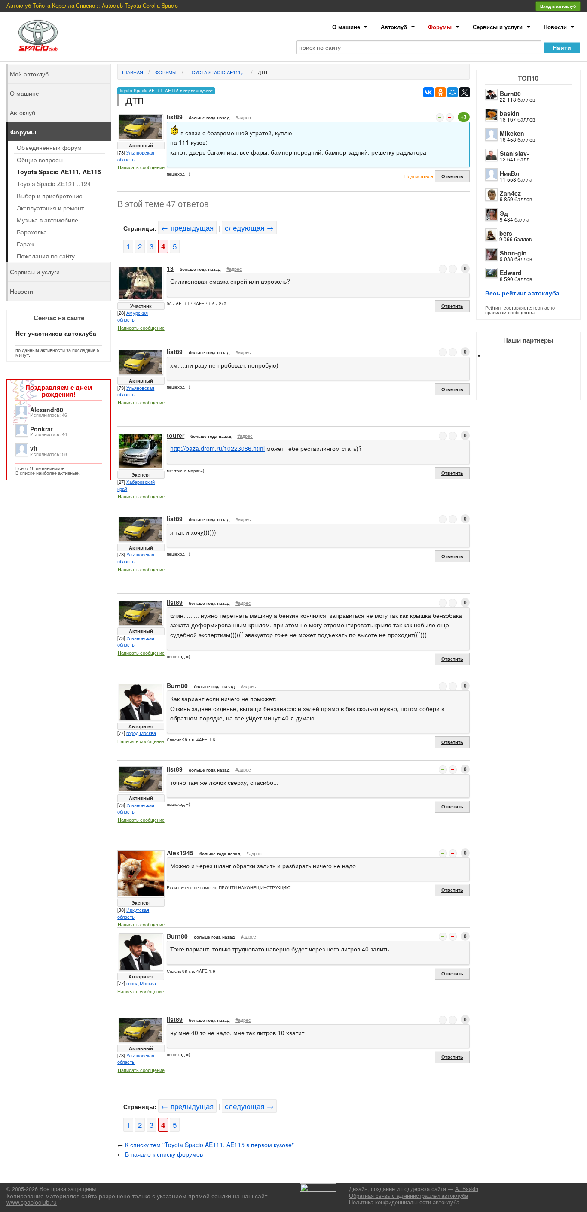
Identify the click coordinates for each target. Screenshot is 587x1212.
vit (33, 448)
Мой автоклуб (29, 74)
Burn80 (510, 93)
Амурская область (132, 316)
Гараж (25, 244)
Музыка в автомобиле (47, 220)
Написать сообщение (141, 167)
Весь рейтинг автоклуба (522, 293)
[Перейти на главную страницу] (38, 35)
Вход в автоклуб (558, 6)
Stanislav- (514, 153)
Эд (504, 213)
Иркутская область (133, 913)
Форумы (440, 27)
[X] (464, 92)
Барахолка (32, 232)
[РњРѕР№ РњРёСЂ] (452, 92)
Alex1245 (180, 852)
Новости (555, 27)
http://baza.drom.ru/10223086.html (217, 448)
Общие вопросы (40, 159)
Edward (511, 272)
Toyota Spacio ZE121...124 (54, 183)
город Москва (141, 732)
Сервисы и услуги (498, 27)
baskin (510, 113)
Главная (132, 72)
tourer (175, 435)
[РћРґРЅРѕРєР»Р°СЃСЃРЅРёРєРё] (440, 92)
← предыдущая (187, 227)
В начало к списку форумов (164, 1154)
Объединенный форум (49, 147)
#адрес (243, 117)
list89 (175, 116)
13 (170, 268)
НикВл (509, 173)
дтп (262, 72)
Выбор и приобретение (50, 195)
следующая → (249, 227)
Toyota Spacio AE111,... (217, 72)
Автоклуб (394, 27)
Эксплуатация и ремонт (50, 208)
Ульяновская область (135, 156)
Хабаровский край (136, 485)
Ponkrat (41, 429)
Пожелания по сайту (46, 256)
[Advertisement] (535, 386)
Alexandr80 (46, 409)
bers (505, 233)
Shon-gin (513, 253)
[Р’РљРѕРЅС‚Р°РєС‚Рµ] (428, 92)
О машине (346, 27)
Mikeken (512, 133)
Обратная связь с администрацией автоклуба (408, 1196)
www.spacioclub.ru (31, 1202)
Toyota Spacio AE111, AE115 (59, 171)
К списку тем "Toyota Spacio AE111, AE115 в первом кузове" (209, 1144)
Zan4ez (510, 193)
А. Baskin (466, 1189)
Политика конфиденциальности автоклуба (404, 1202)
